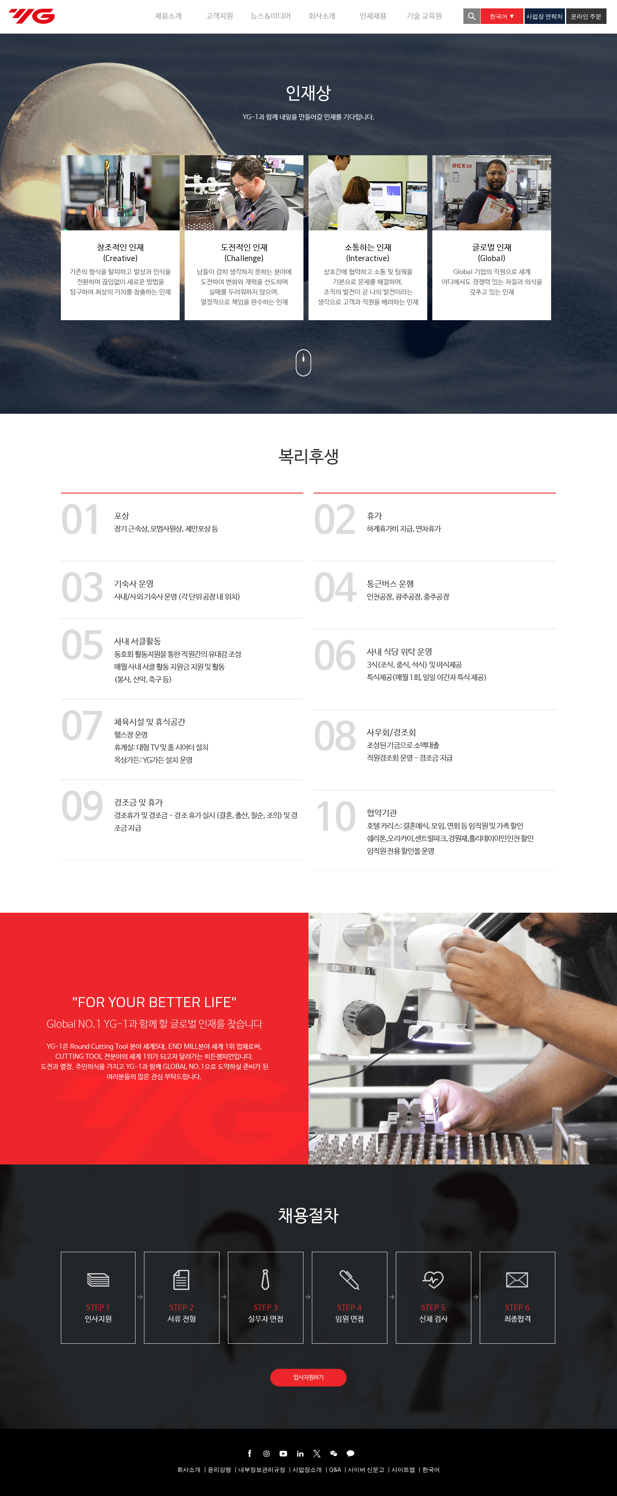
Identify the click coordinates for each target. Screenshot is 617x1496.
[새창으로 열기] (250, 1455)
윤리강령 (219, 1470)
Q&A (335, 1470)
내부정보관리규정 (261, 1470)
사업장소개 (307, 1470)
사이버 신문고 (366, 1470)
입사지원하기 (308, 1377)
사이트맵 (403, 1470)
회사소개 (189, 1470)
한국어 (500, 16)
